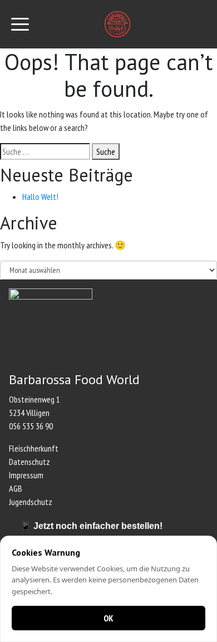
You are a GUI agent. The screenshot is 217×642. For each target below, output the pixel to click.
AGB (15, 488)
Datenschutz (29, 461)
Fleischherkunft (33, 448)
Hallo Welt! (40, 196)
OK (108, 618)
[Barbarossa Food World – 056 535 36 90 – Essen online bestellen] (117, 24)
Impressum (26, 475)
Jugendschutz (30, 501)
